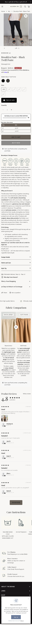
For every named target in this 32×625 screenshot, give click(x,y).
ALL (9, 11)
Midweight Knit (5, 64)
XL (3, 94)
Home (3, 11)
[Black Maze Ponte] (8, 81)
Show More (16, 502)
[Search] (25, 6)
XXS (4, 89)
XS (9, 89)
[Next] (18, 48)
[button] (29, 6)
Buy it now (16, 143)
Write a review (27, 393)
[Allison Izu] (16, 6)
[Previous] (4, 48)
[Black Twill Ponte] (3, 81)
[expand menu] (2, 6)
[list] (16, 31)
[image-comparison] (16, 327)
